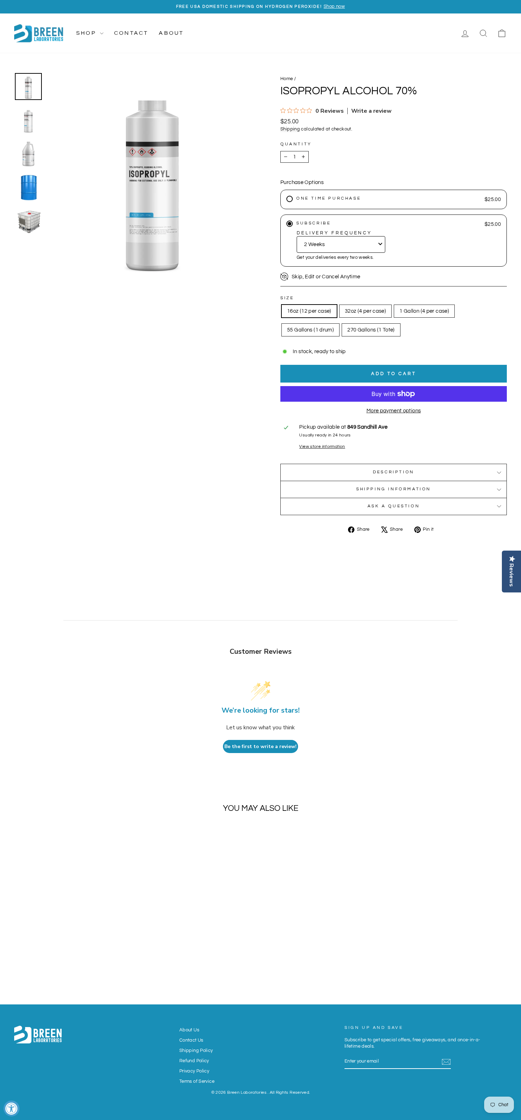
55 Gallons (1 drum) (310, 330)
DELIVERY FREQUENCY (334, 232)
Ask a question (394, 506)
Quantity (296, 144)
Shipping (290, 129)
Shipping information (393, 489)
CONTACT (131, 33)
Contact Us (191, 1040)
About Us (189, 1030)
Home (286, 79)
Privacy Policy (194, 1071)
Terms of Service (196, 1081)
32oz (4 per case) (365, 311)
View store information (322, 446)
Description (393, 472)
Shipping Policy (196, 1050)
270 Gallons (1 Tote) (371, 330)
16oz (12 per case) (309, 311)
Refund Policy (194, 1061)
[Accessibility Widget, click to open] (11, 1108)
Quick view (72, 939)
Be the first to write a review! (260, 746)
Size (287, 298)
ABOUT (171, 33)
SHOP (87, 33)
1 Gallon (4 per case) (424, 311)
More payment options (393, 410)
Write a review (371, 111)
